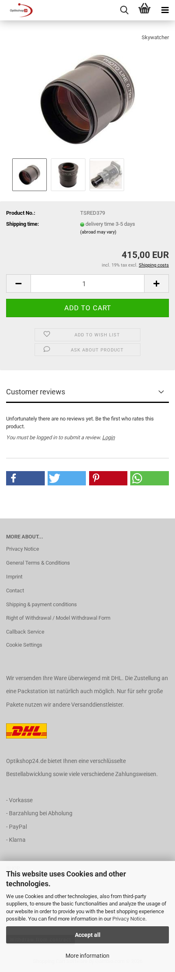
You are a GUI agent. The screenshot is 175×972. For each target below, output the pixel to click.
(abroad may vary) (98, 232)
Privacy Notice (128, 919)
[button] (18, 283)
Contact (15, 590)
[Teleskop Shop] (16, 10)
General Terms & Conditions (38, 563)
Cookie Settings (24, 645)
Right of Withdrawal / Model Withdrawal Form (58, 618)
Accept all (88, 935)
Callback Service (25, 632)
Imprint (14, 577)
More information (87, 955)
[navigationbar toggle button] (165, 10)
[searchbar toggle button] (124, 10)
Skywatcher (155, 37)
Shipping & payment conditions (41, 604)
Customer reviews (35, 391)
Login (108, 437)
